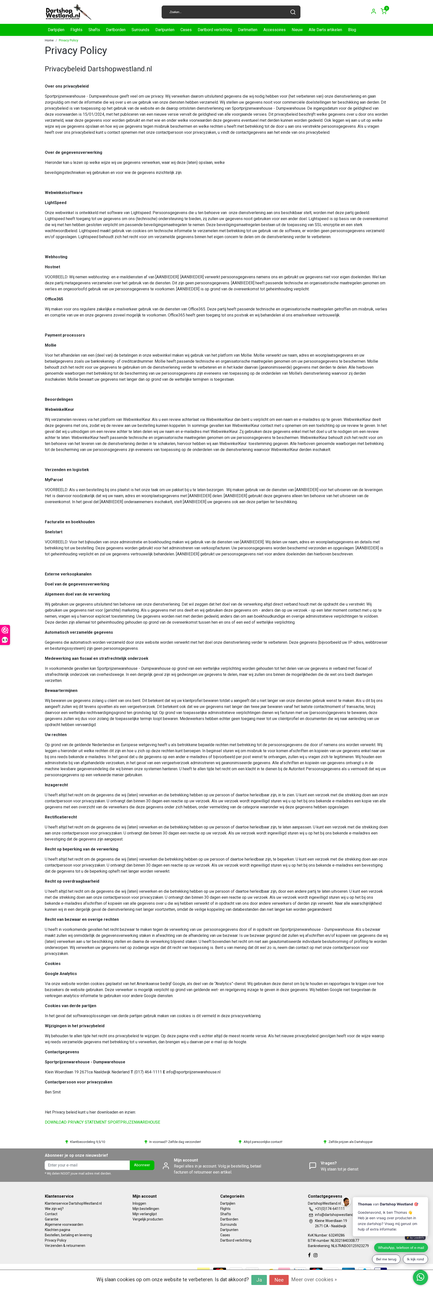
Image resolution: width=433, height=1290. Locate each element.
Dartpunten (164, 29)
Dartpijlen (56, 29)
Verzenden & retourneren (65, 1246)
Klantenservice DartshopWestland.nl (73, 1203)
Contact (51, 1214)
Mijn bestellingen (146, 1209)
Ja (259, 1280)
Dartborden (116, 29)
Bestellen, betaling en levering (68, 1235)
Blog (352, 29)
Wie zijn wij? (54, 1209)
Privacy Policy (68, 40)
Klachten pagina (57, 1230)
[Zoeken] (293, 12)
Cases (186, 29)
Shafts (94, 29)
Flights (76, 29)
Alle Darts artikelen (325, 29)
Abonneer (142, 1165)
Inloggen (139, 1203)
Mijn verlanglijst (145, 1214)
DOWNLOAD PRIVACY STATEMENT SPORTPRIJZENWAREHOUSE (102, 1122)
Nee (279, 1280)
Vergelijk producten (148, 1219)
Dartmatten (247, 29)
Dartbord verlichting (215, 29)
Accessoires (274, 29)
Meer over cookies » (314, 1279)
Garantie (51, 1219)
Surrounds (140, 29)
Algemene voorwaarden (64, 1224)
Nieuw (297, 29)
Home (49, 40)
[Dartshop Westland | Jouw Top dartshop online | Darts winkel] (68, 12)
